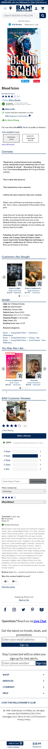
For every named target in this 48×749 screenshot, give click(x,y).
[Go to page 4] (24, 296)
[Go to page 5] (26, 296)
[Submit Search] (42, 15)
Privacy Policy (24, 719)
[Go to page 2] (21, 296)
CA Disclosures (38, 716)
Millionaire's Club (32, 24)
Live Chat (40, 621)
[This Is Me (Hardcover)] (34, 366)
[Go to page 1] (19, 296)
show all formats (8, 144)
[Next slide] (43, 277)
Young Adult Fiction (18, 333)
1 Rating (5, 100)
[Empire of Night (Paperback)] (14, 275)
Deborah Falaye (9, 94)
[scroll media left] (4, 411)
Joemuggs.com (9, 716)
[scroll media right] (29, 411)
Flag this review (8, 587)
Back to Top (24, 600)
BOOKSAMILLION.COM (28, 713)
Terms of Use (23, 716)
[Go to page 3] (23, 296)
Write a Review (14, 100)
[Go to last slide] (4, 277)
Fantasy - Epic (34, 338)
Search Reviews (37, 481)
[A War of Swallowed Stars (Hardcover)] (33, 273)
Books (5, 333)
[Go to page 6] (28, 296)
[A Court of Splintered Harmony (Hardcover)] (14, 365)
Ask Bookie (17, 24)
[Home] (24, 8)
